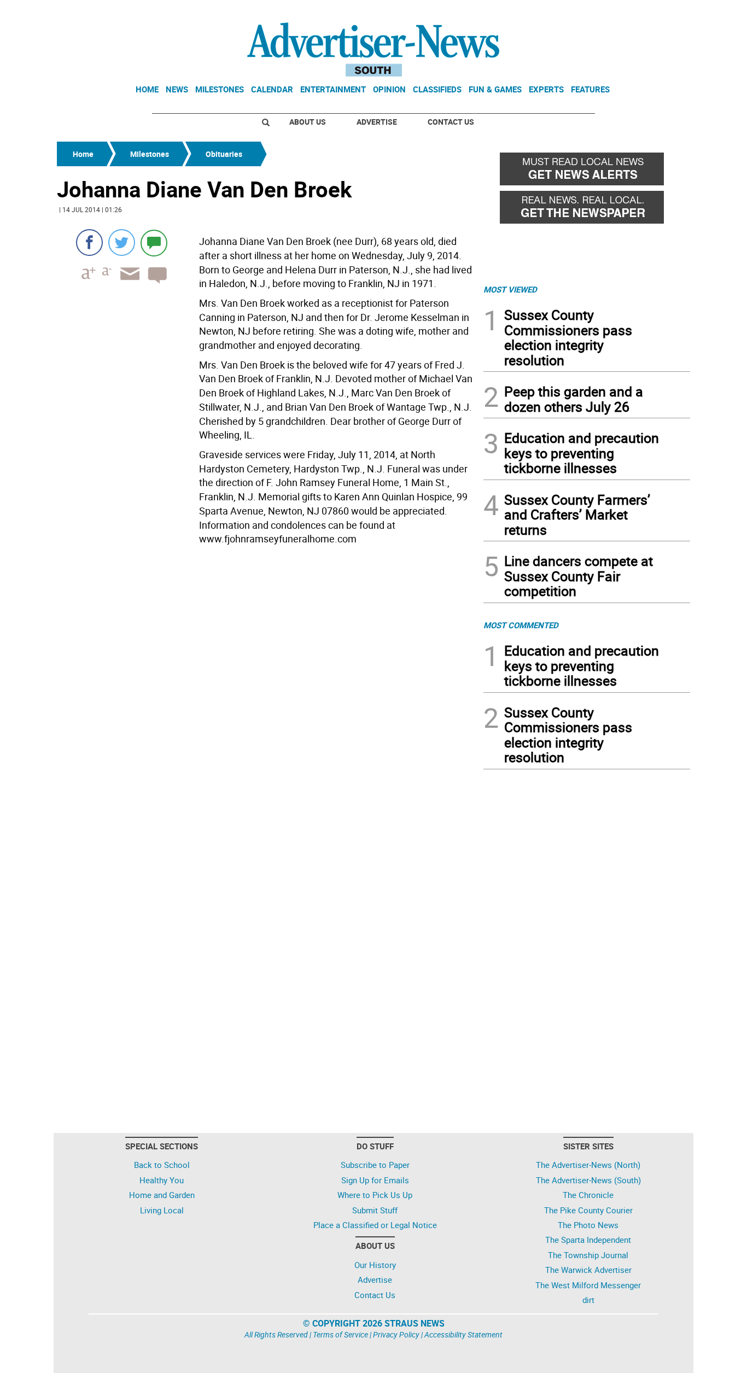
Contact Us (451, 121)
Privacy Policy (396, 1334)
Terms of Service (340, 1334)
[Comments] (154, 242)
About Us (307, 121)
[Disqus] (267, 699)
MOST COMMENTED (520, 625)
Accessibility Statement (463, 1334)
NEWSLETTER (602, 12)
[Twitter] (121, 242)
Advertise (377, 121)
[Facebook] (89, 242)
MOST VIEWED (510, 289)
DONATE (663, 12)
